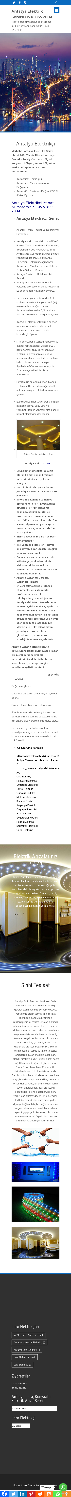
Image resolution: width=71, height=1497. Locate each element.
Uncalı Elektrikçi (25, 830)
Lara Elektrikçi (27, 776)
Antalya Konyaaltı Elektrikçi (29, 1342)
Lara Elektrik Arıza (24, 1357)
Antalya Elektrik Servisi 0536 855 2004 (32, 14)
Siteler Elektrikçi (25, 813)
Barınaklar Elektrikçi (28, 825)
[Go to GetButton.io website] (63, 1494)
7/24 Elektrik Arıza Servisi (28, 1335)
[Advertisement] (35, 943)
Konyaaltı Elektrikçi (28, 780)
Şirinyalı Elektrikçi (26, 793)
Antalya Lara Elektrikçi (27, 1349)
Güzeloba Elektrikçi (28, 784)
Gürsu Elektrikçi (25, 788)
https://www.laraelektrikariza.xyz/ (38, 756)
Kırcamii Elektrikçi (27, 801)
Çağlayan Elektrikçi (27, 809)
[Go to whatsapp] (63, 1487)
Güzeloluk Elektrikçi (29, 817)
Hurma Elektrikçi (25, 821)
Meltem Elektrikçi (26, 797)
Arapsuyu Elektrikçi (27, 805)
